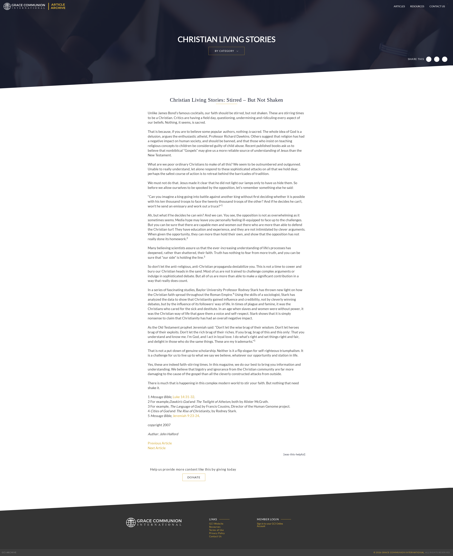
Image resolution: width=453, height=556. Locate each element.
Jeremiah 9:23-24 (186, 416)
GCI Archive (9, 552)
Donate (193, 477)
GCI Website (216, 523)
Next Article (157, 448)
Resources (417, 6)
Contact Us (437, 6)
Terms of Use (216, 530)
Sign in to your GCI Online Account (270, 525)
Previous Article (160, 443)
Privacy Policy (217, 533)
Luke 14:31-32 (183, 397)
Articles (399, 6)
